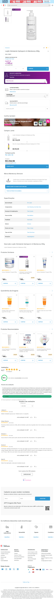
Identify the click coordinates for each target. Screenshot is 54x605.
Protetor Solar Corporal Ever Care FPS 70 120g (8, 311)
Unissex (29, 224)
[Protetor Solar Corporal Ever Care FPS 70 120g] (9, 301)
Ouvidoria (3, 555)
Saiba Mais (12, 77)
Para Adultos (30, 215)
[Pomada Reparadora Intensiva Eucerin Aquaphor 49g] (44, 340)
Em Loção (29, 202)
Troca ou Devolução (32, 558)
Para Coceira (30, 211)
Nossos (16, 550)
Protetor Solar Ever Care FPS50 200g (44, 311)
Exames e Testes (17, 555)
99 (21, 279)
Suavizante (29, 219)
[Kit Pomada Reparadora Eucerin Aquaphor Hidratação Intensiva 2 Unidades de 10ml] (27, 340)
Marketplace (30, 560)
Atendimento (31, 549)
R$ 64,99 (21, 354)
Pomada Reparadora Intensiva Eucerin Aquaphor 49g (44, 350)
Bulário (2, 558)
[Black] (26, 1)
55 (4, 318)
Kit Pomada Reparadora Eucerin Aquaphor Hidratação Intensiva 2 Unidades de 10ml (26, 350)
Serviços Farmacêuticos (19, 556)
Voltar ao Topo (26, 582)
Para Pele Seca (30, 232)
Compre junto (10, 166)
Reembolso (30, 557)
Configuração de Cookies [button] (46, 560)
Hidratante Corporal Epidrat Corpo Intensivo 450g (25, 273)
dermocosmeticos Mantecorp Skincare (16, 186)
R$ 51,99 (4, 354)
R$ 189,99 (15, 138)
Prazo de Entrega (31, 555)
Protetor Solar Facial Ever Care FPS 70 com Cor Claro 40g (26, 311)
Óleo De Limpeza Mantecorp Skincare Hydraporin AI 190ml (26, 144)
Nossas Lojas (3, 557)
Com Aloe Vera (37, 207)
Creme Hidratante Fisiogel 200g (44, 272)
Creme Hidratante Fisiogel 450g (9, 272)
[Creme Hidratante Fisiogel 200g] (44, 263)
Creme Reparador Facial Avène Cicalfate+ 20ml (9, 350)
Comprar (30, 68)
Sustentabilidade (4, 560)
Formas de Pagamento (32, 553)
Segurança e (44, 550)
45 (21, 356)
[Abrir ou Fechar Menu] (1, 5)
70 (39, 356)
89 (4, 279)
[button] (7, 12)
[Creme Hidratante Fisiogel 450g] (9, 263)
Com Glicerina (30, 207)
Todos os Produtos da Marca (13, 190)
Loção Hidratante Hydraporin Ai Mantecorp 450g (24, 135)
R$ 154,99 (16, 140)
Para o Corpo (30, 228)
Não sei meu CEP (13, 104)
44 (4, 356)
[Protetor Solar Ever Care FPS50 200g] (44, 301)
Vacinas (16, 553)
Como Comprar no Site (32, 552)
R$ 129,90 (21, 277)
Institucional (4, 549)
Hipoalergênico (30, 236)
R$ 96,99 (38, 354)
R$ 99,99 (16, 149)
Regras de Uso (13, 91)
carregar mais (27, 474)
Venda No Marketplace (5, 552)
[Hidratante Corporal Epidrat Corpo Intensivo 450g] (27, 263)
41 (21, 318)
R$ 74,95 (11, 65)
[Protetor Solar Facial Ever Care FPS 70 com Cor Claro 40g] (27, 301)
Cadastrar (42, 498)
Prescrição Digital (17, 558)
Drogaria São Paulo (9, 59)
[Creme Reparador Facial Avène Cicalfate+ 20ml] (9, 340)
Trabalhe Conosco (4, 553)
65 (39, 279)
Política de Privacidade (46, 553)
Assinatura (16, 560)
